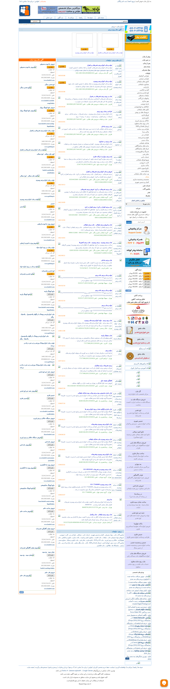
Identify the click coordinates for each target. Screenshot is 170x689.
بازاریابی (146, 87)
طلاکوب (108, 545)
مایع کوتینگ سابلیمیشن (47, 485)
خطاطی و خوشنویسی (141, 107)
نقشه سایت (30, 667)
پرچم (147, 177)
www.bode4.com (49, 219)
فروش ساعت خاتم (48, 508)
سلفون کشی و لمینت (86, 537)
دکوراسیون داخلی (143, 168)
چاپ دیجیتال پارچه (106, 335)
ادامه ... (128, 290)
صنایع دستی (145, 171)
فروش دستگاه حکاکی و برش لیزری (43, 418)
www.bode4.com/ (49, 80)
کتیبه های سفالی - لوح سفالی (45, 154)
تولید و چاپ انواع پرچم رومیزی (84, 52)
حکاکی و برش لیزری (142, 121)
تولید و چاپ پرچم (107, 305)
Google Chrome (88, 671)
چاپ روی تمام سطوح (142, 123)
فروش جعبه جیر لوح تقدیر (46, 372)
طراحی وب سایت (143, 129)
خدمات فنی (146, 186)
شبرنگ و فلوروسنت (142, 151)
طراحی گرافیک (144, 76)
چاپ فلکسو (101, 545)
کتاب (86, 543)
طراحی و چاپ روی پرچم (104, 111)
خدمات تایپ (145, 157)
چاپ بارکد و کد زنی (67, 543)
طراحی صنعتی (144, 79)
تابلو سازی (145, 118)
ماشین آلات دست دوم (117, 543)
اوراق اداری (145, 115)
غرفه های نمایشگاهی (142, 149)
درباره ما (84, 667)
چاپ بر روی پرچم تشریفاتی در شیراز (101, 96)
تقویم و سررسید (143, 137)
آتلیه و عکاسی (144, 90)
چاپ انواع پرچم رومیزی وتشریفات (101, 424)
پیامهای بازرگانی (143, 98)
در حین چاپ (146, 60)
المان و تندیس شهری (142, 182)
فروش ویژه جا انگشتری (47, 465)
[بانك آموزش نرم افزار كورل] (141, 368)
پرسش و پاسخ (52, 667)
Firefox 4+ (65, 671)
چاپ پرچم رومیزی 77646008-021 (100, 484)
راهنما (80, 17)
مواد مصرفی (146, 70)
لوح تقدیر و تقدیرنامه (48, 271)
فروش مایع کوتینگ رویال (47, 107)
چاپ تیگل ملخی (79, 543)
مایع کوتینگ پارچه (49, 291)
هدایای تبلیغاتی (144, 143)
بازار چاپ (120, 26)
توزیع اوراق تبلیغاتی (142, 160)
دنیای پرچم (108, 350)
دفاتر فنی (146, 154)
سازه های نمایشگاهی (142, 146)
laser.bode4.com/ (49, 434)
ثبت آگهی (60, 17)
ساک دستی (145, 140)
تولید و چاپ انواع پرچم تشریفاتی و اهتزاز (110, 52)
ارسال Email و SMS (142, 126)
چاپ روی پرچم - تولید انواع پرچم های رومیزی (98, 320)
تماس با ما (78, 667)
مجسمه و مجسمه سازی (141, 179)
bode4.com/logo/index (47, 568)
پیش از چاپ (146, 57)
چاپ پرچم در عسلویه (105, 141)
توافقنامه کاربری (120, 667)
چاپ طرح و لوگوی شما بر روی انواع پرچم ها (98, 409)
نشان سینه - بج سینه (48, 552)
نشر (148, 192)
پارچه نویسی (145, 104)
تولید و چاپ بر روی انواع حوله (45, 247)
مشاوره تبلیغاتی (143, 84)
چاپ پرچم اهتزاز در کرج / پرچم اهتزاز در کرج (98, 207)
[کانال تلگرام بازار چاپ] (138, 266)
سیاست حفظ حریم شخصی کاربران (103, 667)
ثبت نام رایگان (122, 1)
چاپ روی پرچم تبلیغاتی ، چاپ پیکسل (101, 514)
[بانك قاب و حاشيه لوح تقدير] (138, 345)
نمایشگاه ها (115, 545)
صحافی (79, 535)
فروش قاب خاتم (49, 572)
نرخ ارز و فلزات (63, 667)
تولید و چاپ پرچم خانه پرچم (103, 275)
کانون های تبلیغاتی (143, 81)
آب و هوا (71, 667)
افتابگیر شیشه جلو (106, 380)
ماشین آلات (146, 189)
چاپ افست (97, 537)
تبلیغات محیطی (144, 95)
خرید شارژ (49, 17)
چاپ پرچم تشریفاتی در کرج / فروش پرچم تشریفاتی (96, 189)
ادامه (21, 592)
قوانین (90, 667)
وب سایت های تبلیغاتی (141, 174)
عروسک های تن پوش (142, 112)
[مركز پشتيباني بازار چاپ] (138, 234)
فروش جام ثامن (49, 442)
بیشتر (127, 658)
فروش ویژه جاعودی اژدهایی (45, 224)
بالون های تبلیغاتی (143, 109)
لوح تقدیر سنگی (49, 84)
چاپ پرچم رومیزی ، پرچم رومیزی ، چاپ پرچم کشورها (95, 242)
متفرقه (148, 196)
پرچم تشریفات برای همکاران (103, 365)
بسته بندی (147, 67)
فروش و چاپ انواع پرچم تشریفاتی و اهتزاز (99, 171)
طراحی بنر (145, 135)
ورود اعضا (131, 1)
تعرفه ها (90, 17)
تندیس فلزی (50, 395)
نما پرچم (109, 499)
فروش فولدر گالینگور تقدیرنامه (45, 528)
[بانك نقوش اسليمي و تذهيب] (138, 360)
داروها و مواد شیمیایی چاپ (115, 537)
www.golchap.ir (49, 146)
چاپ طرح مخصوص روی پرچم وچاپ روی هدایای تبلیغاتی (95, 393)
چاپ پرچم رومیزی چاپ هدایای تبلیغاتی (100, 439)
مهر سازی (145, 101)
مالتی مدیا (145, 132)
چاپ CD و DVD (99, 540)
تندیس (52, 203)
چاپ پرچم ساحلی (106, 126)
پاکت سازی (75, 537)
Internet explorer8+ (75, 671)
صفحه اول (101, 17)
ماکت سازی (145, 165)
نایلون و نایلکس (66, 537)
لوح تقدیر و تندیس (143, 93)
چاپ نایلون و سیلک (72, 540)
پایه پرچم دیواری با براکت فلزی (102, 156)
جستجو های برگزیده (41, 667)
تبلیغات (147, 73)
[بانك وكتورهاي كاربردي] (142, 364)
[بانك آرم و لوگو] (145, 349)
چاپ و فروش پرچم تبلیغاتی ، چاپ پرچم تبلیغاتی (98, 225)
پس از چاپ (146, 63)
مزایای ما (71, 17)
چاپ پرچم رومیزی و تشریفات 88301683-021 (97, 469)
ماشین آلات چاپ (119, 535)
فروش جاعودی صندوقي (47, 64)
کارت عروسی (144, 163)
